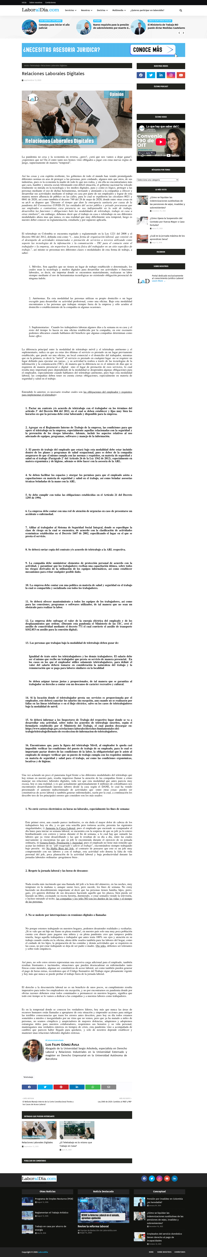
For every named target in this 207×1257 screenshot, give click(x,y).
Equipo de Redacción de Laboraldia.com (98, 1230)
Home (151, 1252)
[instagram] (171, 75)
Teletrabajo (35, 66)
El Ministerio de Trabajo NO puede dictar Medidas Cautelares (166, 26)
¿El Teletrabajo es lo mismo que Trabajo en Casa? (76, 1144)
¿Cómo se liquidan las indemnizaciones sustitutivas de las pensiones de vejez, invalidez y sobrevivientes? (167, 202)
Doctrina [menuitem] (101, 10)
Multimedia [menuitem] (117, 10)
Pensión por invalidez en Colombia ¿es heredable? (165, 1200)
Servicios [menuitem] (69, 10)
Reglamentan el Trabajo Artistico (51, 1212)
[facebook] (141, 75)
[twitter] (151, 75)
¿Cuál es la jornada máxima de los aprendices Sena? (167, 237)
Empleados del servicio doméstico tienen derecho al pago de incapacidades (164, 1237)
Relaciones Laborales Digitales (37, 1142)
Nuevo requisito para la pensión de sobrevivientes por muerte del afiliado (111, 26)
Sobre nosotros (35, 3)
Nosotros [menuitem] (85, 10)
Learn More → (159, 281)
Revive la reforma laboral (93, 1226)
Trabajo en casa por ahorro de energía (50, 1228)
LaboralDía (43, 1252)
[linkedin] (161, 75)
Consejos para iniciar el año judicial (54, 26)
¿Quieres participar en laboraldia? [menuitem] (147, 10)
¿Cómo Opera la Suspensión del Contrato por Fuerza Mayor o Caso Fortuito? (167, 221)
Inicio (24, 3)
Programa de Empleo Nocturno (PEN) (54, 1198)
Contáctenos (50, 3)
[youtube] (181, 75)
